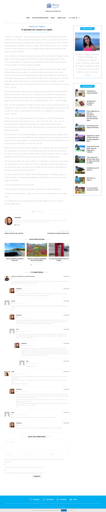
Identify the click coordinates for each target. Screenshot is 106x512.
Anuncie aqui (61, 17)
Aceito (64, 510)
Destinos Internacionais (40, 17)
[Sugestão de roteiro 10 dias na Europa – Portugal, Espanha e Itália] (80, 138)
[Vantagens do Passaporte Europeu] (80, 103)
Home (28, 17)
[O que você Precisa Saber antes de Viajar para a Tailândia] (80, 148)
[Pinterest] (72, 17)
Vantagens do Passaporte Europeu (91, 103)
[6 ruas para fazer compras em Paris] (80, 190)
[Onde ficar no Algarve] (80, 180)
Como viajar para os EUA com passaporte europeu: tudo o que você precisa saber (93, 115)
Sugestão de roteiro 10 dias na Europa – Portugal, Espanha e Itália (93, 138)
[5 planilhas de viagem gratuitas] (80, 93)
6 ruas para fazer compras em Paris (92, 189)
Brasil (53, 17)
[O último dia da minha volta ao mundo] (59, 250)
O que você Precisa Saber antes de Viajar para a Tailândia (93, 149)
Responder (66, 276)
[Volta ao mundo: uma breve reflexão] (15, 250)
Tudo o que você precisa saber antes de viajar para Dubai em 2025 (93, 160)
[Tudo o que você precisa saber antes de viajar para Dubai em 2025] (80, 159)
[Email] (74, 17)
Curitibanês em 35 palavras (93, 169)
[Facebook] (68, 17)
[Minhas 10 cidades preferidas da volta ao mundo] (37, 250)
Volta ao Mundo (15, 23)
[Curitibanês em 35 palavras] (80, 170)
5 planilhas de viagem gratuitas (92, 92)
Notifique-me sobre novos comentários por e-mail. (24, 467)
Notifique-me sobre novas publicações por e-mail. (24, 473)
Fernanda (32, 32)
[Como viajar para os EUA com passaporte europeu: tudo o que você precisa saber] (80, 113)
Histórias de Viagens (27, 23)
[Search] (79, 17)
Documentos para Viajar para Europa (93, 126)
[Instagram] (70, 17)
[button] (6, 254)
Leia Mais (70, 510)
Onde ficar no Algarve (91, 179)
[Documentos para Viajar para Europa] (80, 128)
